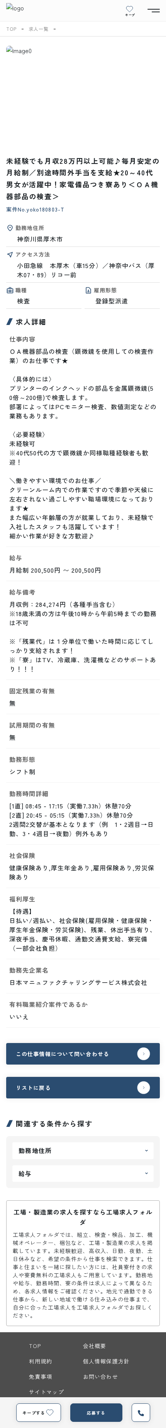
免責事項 (40, 1376)
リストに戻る (33, 1087)
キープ (130, 15)
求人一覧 (39, 28)
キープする (33, 1413)
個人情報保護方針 (106, 1361)
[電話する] (141, 1412)
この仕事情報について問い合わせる (62, 1054)
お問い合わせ (100, 1376)
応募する (96, 1413)
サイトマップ (46, 1392)
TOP (11, 28)
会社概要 (94, 1346)
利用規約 (40, 1361)
